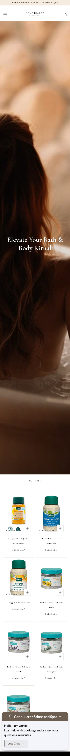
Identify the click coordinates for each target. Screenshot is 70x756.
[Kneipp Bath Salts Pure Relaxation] (51, 514)
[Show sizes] (27, 528)
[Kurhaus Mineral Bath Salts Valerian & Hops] (18, 706)
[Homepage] (35, 15)
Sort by (35, 480)
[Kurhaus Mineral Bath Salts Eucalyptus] (51, 642)
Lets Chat (14, 743)
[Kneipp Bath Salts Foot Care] (18, 578)
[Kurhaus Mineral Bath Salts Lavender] (18, 642)
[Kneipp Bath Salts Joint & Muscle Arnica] (18, 514)
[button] (5, 14)
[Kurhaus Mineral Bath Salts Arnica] (51, 578)
